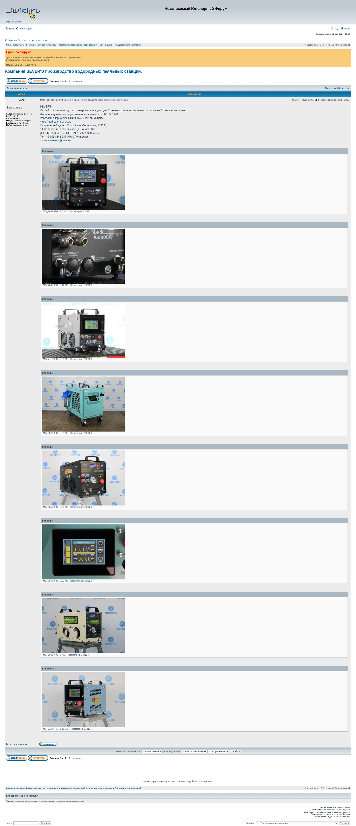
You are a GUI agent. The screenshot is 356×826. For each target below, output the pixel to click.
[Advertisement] (178, 771)
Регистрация (25, 28)
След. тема (344, 88)
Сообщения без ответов (17, 40)
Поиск (346, 28)
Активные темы (40, 40)
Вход (11, 28)
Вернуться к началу (16, 744)
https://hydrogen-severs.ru (55, 121)
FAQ (335, 28)
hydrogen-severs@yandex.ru (57, 140)
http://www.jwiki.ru (14, 22)
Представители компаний (128, 45)
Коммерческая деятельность (41, 45)
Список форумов (15, 45)
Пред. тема (330, 88)
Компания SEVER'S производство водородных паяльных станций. (73, 71)
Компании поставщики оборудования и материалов (85, 45)
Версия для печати (17, 88)
